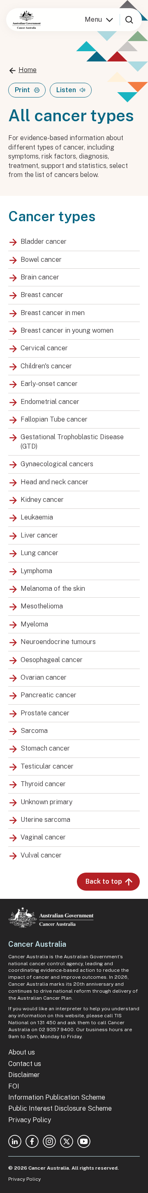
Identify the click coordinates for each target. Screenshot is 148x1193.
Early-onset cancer (49, 384)
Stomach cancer (45, 748)
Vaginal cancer (43, 837)
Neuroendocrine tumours (58, 642)
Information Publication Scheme (56, 1097)
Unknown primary (46, 802)
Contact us (24, 1064)
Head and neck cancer (54, 482)
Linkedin (14, 1141)
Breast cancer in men (53, 313)
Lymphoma (36, 571)
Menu (93, 19)
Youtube (83, 1141)
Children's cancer (46, 366)
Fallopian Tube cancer (54, 419)
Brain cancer (40, 277)
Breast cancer (42, 295)
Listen (66, 90)
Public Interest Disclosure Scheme (60, 1108)
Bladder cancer (44, 241)
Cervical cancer (44, 348)
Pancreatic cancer (48, 695)
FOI (13, 1086)
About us (21, 1052)
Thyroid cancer (43, 784)
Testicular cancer (47, 766)
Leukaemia (37, 517)
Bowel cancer (41, 259)
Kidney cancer (42, 500)
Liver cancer (39, 535)
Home (27, 70)
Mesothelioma (42, 606)
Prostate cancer (45, 713)
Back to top (104, 881)
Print (22, 90)
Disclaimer (24, 1075)
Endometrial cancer (50, 402)
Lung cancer (39, 553)
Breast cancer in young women (67, 330)
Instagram (49, 1141)
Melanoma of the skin (53, 588)
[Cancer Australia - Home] (26, 20)
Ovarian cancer (44, 677)
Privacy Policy (29, 1120)
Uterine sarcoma (45, 819)
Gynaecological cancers (57, 464)
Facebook (32, 1141)
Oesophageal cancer (52, 660)
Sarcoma (34, 731)
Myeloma (34, 624)
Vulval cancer (41, 855)
